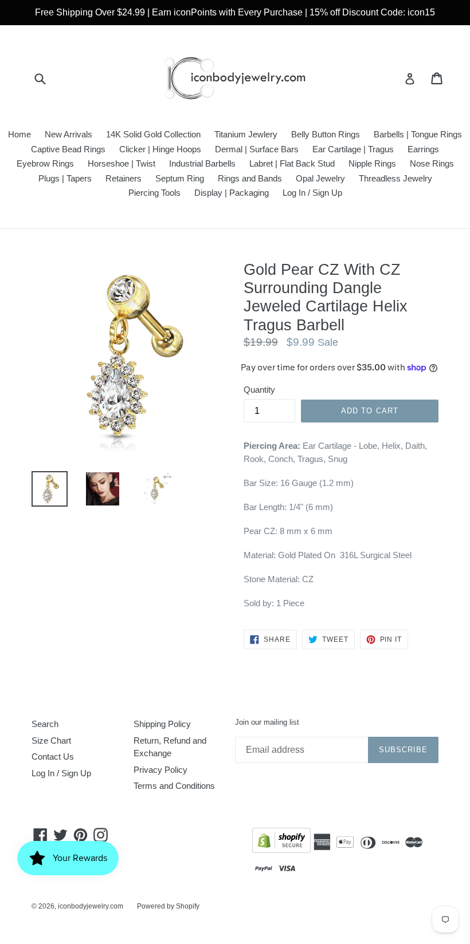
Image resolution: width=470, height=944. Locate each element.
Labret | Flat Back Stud (292, 163)
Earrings (423, 149)
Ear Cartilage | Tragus (353, 149)
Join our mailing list (267, 722)
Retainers (123, 178)
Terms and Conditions (174, 786)
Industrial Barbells (202, 163)
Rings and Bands (250, 178)
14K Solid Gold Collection (153, 134)
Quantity (259, 389)
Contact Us (53, 756)
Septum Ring (179, 178)
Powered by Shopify (168, 906)
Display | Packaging (231, 193)
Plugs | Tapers (65, 178)
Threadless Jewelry (395, 178)
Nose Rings (432, 163)
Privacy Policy (160, 770)
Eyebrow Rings (45, 163)
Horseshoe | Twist (121, 163)
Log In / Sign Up (312, 193)
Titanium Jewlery (245, 134)
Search (45, 724)
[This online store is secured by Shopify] (281, 842)
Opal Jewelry (320, 178)
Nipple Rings (372, 163)
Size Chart (51, 740)
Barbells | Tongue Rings (418, 134)
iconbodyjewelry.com (90, 906)
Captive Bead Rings (68, 149)
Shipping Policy (162, 724)
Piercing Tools (154, 193)
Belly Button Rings (325, 134)
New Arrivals (68, 134)
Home (19, 134)
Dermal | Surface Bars (257, 149)
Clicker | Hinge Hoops (160, 149)
